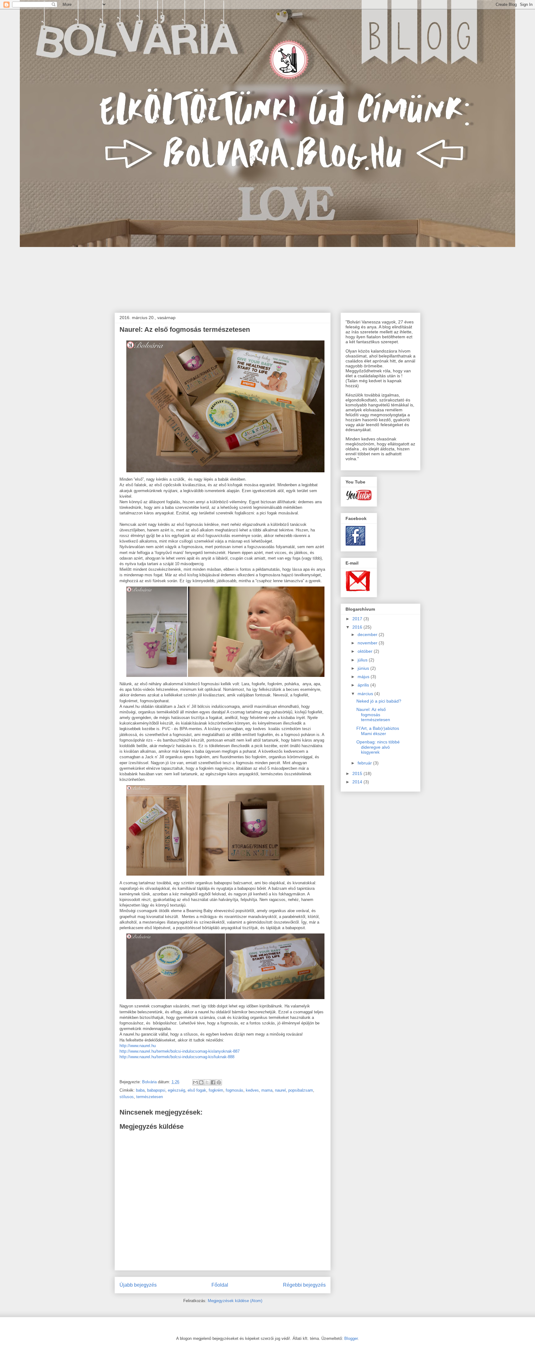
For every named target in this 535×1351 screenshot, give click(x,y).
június (364, 668)
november (368, 642)
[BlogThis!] (201, 1082)
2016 (357, 627)
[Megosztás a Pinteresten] (219, 1082)
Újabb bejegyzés (138, 1285)
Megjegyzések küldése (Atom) (235, 1300)
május (364, 676)
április (364, 684)
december (368, 634)
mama (266, 1090)
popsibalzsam (300, 1090)
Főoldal (219, 1285)
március (366, 693)
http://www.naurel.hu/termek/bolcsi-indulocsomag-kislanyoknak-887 (180, 1051)
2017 (357, 618)
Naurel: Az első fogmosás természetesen (373, 714)
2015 (357, 773)
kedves (252, 1090)
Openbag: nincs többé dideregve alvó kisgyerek (378, 747)
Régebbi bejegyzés (304, 1285)
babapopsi (156, 1090)
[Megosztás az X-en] (207, 1082)
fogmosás (234, 1090)
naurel (280, 1090)
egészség (176, 1090)
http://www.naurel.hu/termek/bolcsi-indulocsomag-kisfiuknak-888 (177, 1056)
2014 (357, 781)
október (366, 651)
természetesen (149, 1096)
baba (140, 1090)
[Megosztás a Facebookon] (213, 1082)
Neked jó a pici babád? (378, 701)
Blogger (351, 1338)
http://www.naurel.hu (138, 1045)
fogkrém (216, 1090)
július (363, 659)
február (365, 762)
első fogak (197, 1090)
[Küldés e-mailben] (195, 1082)
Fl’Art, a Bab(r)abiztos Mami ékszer (377, 731)
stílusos (127, 1096)
